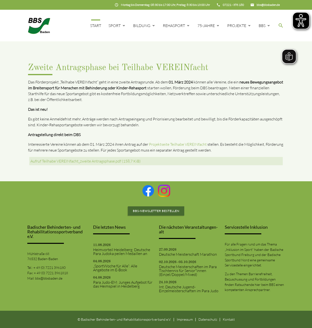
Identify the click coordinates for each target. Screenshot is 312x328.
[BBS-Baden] (39, 25)
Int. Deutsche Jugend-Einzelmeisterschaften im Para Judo (188, 289)
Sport (114, 25)
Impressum (185, 319)
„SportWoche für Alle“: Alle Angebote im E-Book (115, 268)
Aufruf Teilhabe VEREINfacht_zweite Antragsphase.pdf (85, 161)
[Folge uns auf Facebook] (148, 191)
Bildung (141, 25)
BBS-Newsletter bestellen (156, 211)
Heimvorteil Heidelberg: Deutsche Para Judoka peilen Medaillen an (121, 251)
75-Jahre (206, 25)
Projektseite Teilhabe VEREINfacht (178, 144)
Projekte (236, 25)
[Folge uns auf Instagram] (164, 191)
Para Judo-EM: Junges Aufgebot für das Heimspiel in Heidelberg (122, 284)
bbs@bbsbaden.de (48, 278)
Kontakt (229, 319)
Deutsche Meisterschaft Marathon (188, 254)
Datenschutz (207, 319)
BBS (262, 25)
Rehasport (174, 25)
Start (95, 25)
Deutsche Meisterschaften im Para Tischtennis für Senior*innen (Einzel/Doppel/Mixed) (188, 270)
